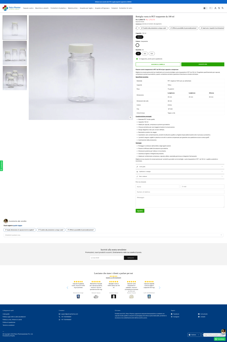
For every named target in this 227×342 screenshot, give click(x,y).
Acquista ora (203, 64)
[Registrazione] (215, 8)
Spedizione (139, 24)
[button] (68, 287)
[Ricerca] (222, 8)
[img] (113, 276)
